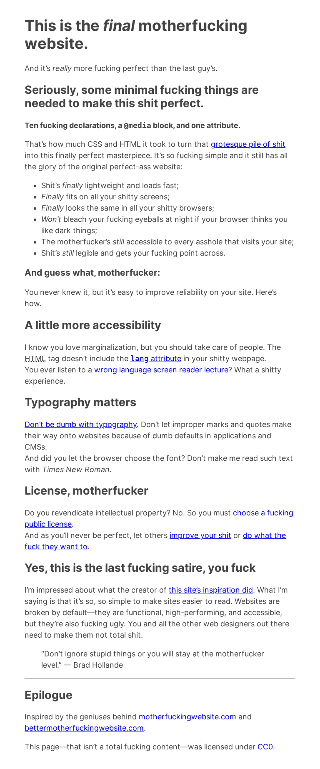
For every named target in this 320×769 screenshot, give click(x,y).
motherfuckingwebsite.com (187, 716)
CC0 (265, 746)
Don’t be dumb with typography (81, 424)
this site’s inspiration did (211, 590)
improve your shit (200, 535)
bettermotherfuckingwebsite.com (84, 728)
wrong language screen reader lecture (161, 369)
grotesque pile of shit (248, 144)
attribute (155, 358)
